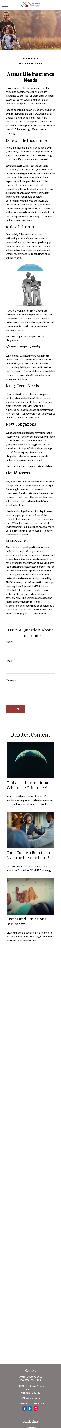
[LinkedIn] (30, 1408)
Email (9, 660)
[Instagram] (36, 1408)
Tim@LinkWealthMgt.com (30, 1403)
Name (9, 641)
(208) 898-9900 (34, 1376)
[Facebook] (24, 1408)
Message (11, 680)
